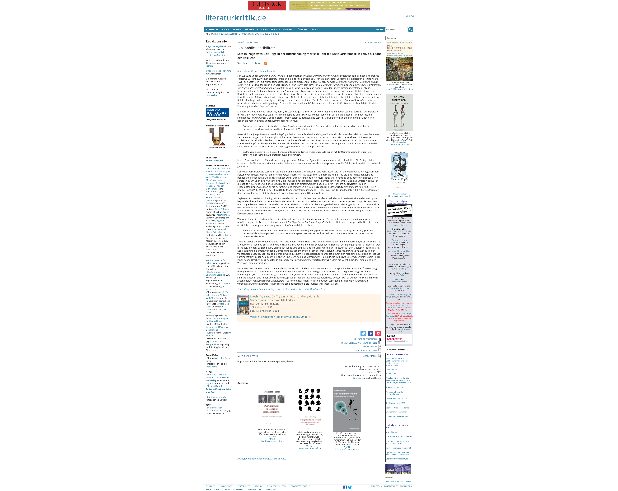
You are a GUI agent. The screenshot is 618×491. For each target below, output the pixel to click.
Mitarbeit (289, 29)
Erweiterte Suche (300, 486)
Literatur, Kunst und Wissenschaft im (217, 377)
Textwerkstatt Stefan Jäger (399, 294)
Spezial (237, 29)
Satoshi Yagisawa (259, 296)
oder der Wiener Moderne (397, 407)
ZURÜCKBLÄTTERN (247, 42)
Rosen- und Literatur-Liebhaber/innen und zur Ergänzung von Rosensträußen (396, 361)
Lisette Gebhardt (253, 63)
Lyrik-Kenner (391, 369)
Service (275, 29)
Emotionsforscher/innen (396, 411)
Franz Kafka (211, 366)
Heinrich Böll (212, 171)
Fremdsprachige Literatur (265, 33)
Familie (209, 65)
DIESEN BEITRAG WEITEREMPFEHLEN (359, 342)
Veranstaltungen (233, 489)
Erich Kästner (392, 432)
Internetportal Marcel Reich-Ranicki (216, 231)
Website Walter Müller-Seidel (398, 481)
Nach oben (406, 486)
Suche (379, 29)
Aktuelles (212, 29)
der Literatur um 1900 (395, 403)
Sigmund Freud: (218, 389)
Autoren (262, 29)
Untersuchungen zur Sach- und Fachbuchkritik (397, 442)
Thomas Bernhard (214, 196)
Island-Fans (391, 373)
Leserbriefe (243, 486)
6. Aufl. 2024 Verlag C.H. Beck (399, 89)
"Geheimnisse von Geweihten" (398, 241)
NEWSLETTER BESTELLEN (365, 350)
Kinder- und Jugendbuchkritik (398, 447)
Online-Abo (211, 95)
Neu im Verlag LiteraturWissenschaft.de (399, 194)
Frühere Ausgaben (224, 33)
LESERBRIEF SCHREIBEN (365, 339)
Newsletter (254, 489)
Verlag (410, 16)
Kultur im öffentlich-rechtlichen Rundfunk (216, 53)
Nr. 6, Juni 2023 (242, 33)
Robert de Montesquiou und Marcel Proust (217, 320)
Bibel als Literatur (219, 396)
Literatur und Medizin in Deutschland (217, 328)
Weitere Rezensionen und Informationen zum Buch (280, 317)
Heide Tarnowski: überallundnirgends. (215, 273)
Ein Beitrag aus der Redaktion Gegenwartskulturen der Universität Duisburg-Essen (282, 289)
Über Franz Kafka (399, 281)
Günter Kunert (213, 168)
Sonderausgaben (215, 160)
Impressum (376, 486)
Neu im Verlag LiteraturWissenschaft (399, 143)
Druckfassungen (276, 486)
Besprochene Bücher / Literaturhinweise (256, 71)
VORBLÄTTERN (373, 42)
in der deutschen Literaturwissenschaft (216, 409)
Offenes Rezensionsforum (218, 70)
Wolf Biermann (219, 177)
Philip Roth (226, 168)
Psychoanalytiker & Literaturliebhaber (394, 392)
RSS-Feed (210, 486)
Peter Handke (223, 214)
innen (405, 416)
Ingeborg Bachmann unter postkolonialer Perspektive (397, 453)
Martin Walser (216, 174)
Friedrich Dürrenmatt (215, 187)
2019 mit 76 (211, 289)
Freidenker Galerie (399, 225)
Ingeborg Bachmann (215, 222)
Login (315, 29)
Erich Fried (211, 203)
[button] (363, 333)
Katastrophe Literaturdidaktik (399, 251)
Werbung (271, 489)
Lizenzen (357, 377)
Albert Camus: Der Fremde (399, 231)
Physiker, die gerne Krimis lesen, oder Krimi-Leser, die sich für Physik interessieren (398, 380)
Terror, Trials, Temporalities (215, 343)
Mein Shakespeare (215, 180)
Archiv (225, 29)
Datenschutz (391, 486)
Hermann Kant (213, 182)
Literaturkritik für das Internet (399, 436)
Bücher (249, 29)
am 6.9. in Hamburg (402, 267)
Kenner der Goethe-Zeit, (396, 398)
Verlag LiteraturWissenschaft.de (272, 439)
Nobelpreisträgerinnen (399, 288)
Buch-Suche (212, 489)
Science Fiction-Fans (395, 387)
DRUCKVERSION (369, 346)
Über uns (303, 29)
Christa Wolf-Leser (394, 416)
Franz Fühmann (222, 209)
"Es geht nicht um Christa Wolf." (217, 295)
